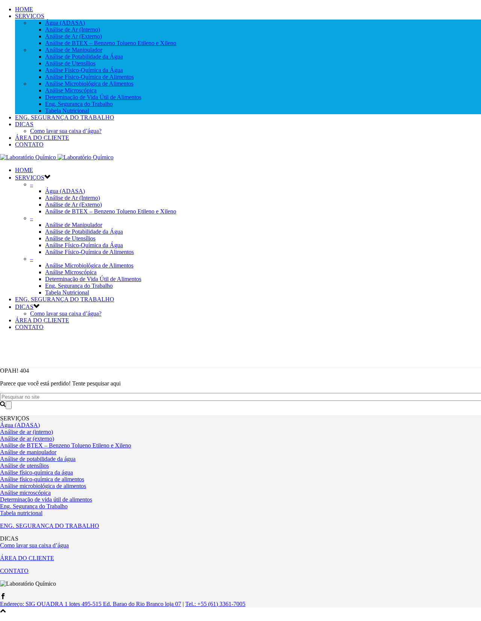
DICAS (24, 124)
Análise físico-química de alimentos (42, 479)
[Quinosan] (56, 157)
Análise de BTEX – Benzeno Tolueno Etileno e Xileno (110, 43)
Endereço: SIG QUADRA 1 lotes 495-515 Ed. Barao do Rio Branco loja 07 (90, 604)
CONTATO (29, 144)
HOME (24, 9)
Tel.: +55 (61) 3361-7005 (215, 604)
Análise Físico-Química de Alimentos (89, 77)
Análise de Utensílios (70, 63)
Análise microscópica (25, 493)
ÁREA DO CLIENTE (42, 137)
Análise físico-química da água (36, 472)
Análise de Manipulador (73, 50)
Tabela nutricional (21, 513)
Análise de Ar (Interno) (72, 29)
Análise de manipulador (28, 452)
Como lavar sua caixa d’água (34, 545)
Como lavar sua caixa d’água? (65, 131)
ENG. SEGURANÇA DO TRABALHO (64, 117)
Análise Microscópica (71, 90)
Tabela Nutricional (67, 110)
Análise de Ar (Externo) (73, 36)
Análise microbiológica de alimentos (43, 486)
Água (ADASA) (65, 23)
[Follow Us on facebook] (3, 597)
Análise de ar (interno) (26, 432)
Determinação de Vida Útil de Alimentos (93, 97)
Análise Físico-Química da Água (84, 70)
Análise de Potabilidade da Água (84, 56)
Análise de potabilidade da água (38, 459)
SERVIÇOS (29, 16)
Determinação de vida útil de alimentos (46, 499)
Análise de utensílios (24, 465)
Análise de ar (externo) (27, 438)
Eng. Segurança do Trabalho (79, 104)
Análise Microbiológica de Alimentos (89, 83)
